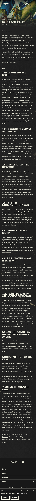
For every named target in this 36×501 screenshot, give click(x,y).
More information (22, 493)
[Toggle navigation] (32, 3)
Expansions (5, 477)
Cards (4, 473)
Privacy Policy (12, 487)
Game (4, 469)
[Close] (33, 490)
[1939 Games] (23, 460)
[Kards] (6, 3)
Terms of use (23, 487)
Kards (4, 481)
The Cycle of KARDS (19, 48)
